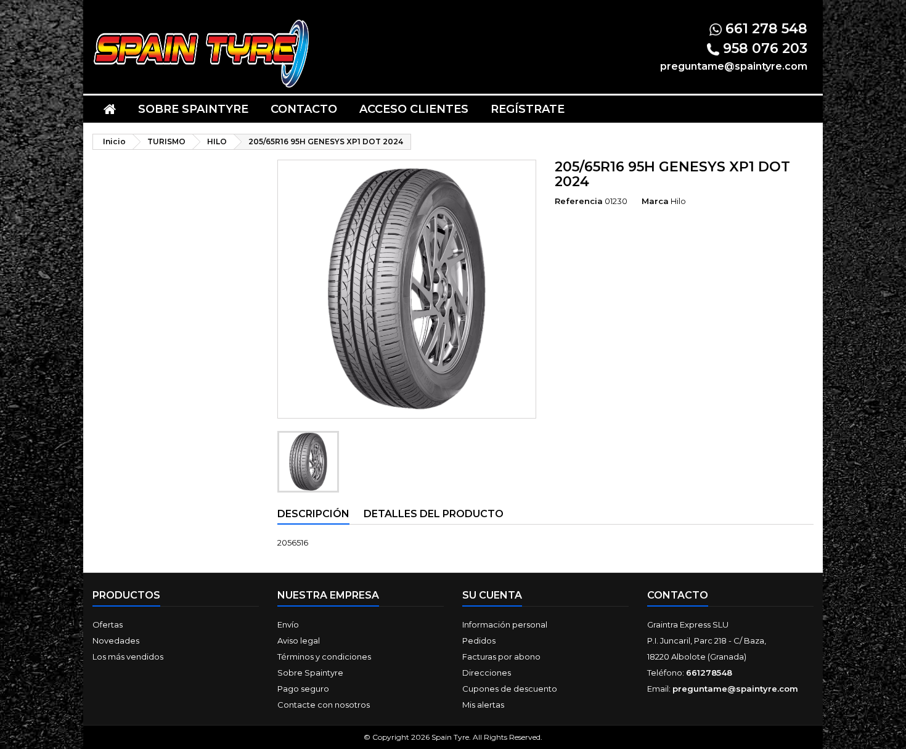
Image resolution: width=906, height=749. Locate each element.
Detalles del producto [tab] (434, 514)
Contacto (304, 109)
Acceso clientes (413, 109)
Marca (655, 201)
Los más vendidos (127, 656)
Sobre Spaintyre (193, 109)
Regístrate (528, 109)
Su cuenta (492, 595)
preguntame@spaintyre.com (735, 689)
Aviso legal (298, 640)
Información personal (504, 624)
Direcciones (486, 672)
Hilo (678, 201)
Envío (288, 624)
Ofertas (107, 624)
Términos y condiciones (324, 656)
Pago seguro (303, 689)
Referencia (579, 201)
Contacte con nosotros (323, 705)
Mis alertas (483, 705)
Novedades (115, 640)
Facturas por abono (501, 656)
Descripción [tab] (313, 514)
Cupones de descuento (509, 689)
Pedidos (479, 640)
